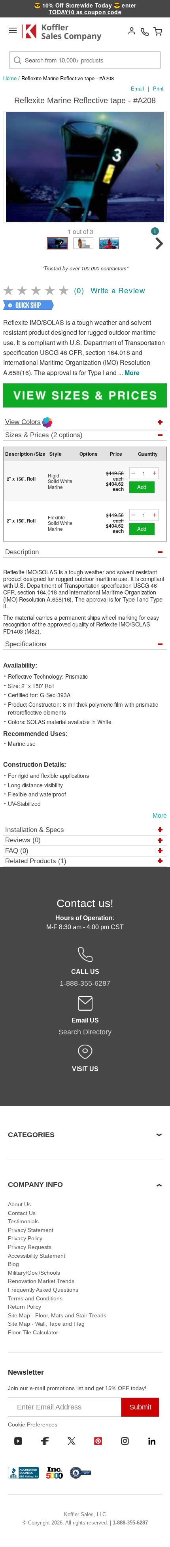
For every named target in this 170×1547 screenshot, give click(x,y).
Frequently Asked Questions (43, 1290)
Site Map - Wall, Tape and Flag (46, 1324)
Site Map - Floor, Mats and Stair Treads (57, 1315)
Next (158, 168)
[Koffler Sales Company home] (64, 32)
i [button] (155, 231)
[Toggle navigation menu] (13, 30)
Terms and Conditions (35, 1298)
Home (10, 78)
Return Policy (24, 1307)
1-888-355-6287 (130, 1523)
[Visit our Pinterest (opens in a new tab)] (98, 1441)
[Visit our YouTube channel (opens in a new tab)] (18, 1441)
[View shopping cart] (157, 31)
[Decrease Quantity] (133, 473)
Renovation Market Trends (41, 1281)
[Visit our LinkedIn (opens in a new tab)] (152, 1441)
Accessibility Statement (36, 1256)
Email (137, 88)
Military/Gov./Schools (34, 1273)
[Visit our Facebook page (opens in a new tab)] (45, 1441)
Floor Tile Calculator (33, 1332)
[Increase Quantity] (155, 473)
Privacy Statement (30, 1230)
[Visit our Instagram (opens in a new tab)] (125, 1441)
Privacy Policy (25, 1238)
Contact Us (22, 1213)
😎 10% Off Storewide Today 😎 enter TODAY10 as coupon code (85, 8)
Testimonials (23, 1221)
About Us (19, 1204)
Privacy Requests (29, 1247)
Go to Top (154, 1525)
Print (158, 88)
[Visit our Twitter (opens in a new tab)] (72, 1441)
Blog (13, 1264)
